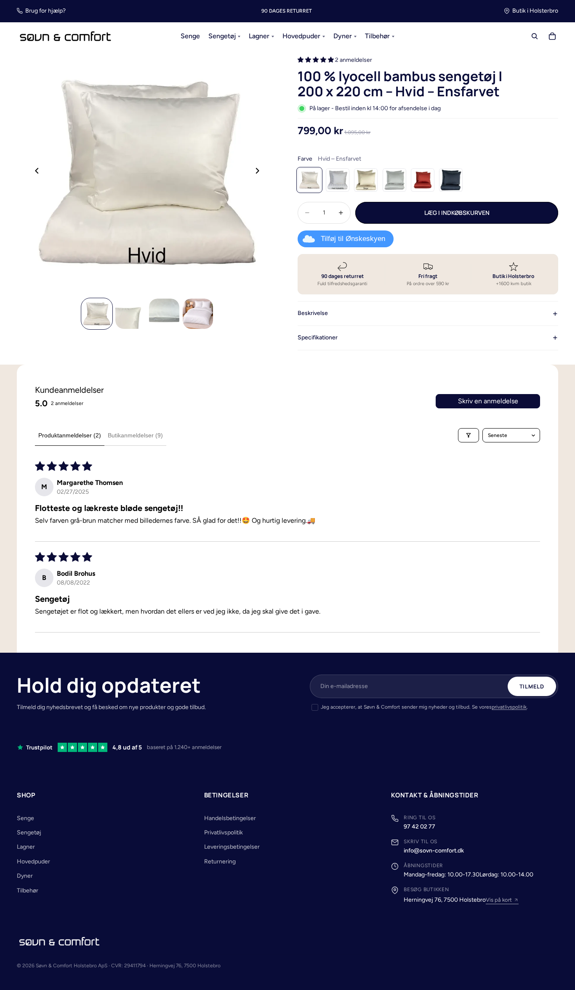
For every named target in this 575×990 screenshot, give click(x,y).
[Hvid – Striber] (337, 180)
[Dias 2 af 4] (130, 314)
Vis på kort (499, 900)
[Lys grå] (394, 180)
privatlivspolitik (509, 707)
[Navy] (451, 180)
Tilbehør (27, 890)
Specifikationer (318, 337)
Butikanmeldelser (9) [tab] (135, 435)
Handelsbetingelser (230, 818)
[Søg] (534, 36)
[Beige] (366, 180)
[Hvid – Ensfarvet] (309, 180)
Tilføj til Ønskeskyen (353, 239)
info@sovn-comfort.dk (434, 850)
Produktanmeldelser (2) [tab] (69, 435)
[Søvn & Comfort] (59, 941)
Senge (25, 818)
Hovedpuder (33, 861)
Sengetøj (29, 832)
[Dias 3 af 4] (164, 314)
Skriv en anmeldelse (488, 401)
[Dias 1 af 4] (97, 314)
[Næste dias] (259, 172)
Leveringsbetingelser (232, 846)
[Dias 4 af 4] (198, 314)
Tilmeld (531, 686)
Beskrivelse (313, 313)
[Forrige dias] (34, 172)
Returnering (220, 861)
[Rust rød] (422, 180)
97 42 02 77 (419, 826)
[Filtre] (468, 435)
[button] (316, 60)
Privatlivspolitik (223, 832)
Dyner (25, 875)
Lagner (26, 846)
